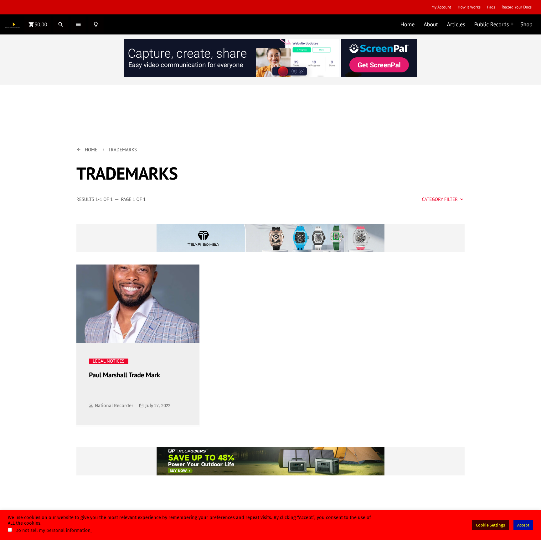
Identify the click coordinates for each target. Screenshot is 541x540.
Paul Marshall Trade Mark (124, 375)
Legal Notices (109, 361)
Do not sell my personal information (52, 530)
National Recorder (114, 405)
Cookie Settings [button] (490, 525)
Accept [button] (523, 525)
